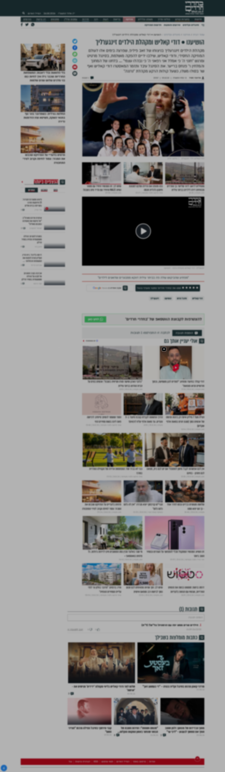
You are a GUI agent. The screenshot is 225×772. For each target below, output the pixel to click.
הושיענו (168, 346)
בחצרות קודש (182, 19)
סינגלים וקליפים (191, 25)
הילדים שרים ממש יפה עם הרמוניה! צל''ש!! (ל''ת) (169, 682)
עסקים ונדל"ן (70, 19)
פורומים (27, 19)
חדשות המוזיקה (152, 25)
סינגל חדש (182, 346)
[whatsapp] (74, 101)
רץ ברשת (41, 19)
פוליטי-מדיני (164, 19)
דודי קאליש (197, 346)
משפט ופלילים (145, 19)
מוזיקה (129, 19)
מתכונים (55, 19)
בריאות (116, 19)
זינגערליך (154, 346)
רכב (96, 19)
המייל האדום (34, 13)
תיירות (85, 19)
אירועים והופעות (172, 25)
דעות (105, 19)
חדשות (198, 19)
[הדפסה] (74, 108)
